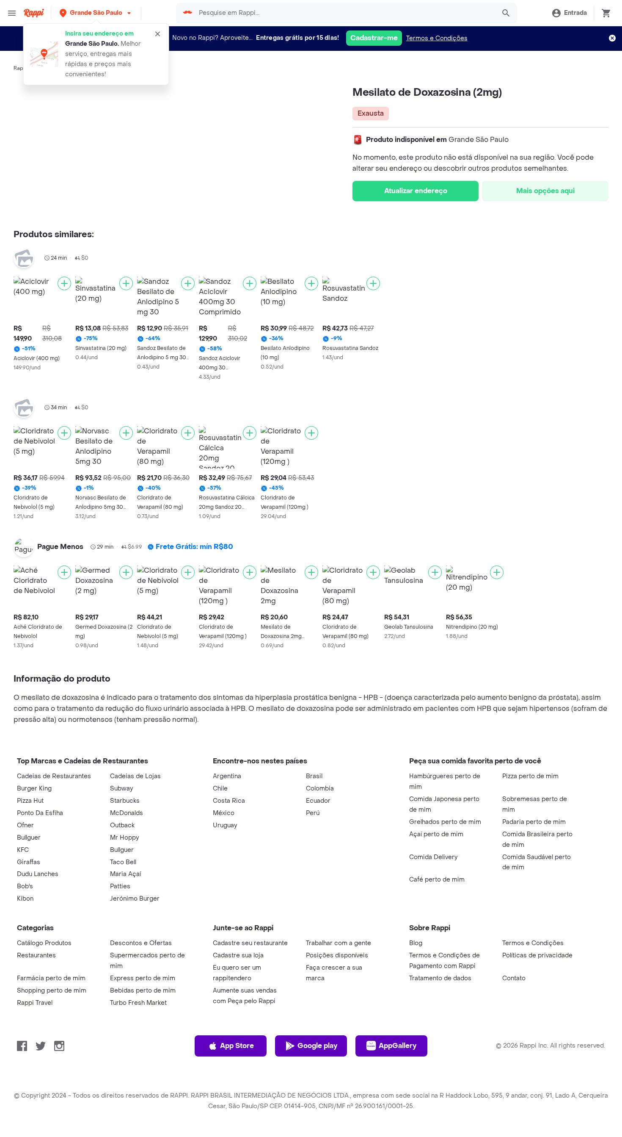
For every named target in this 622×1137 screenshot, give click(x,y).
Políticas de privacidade (537, 955)
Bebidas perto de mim (143, 991)
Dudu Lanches (37, 874)
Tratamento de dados (440, 978)
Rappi (21, 68)
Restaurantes (36, 955)
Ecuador (318, 801)
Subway (121, 789)
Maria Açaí (125, 874)
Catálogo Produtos (44, 943)
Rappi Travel (34, 1003)
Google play (317, 1045)
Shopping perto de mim (51, 991)
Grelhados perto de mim (445, 822)
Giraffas (28, 862)
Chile (220, 789)
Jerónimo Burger (135, 899)
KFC (23, 850)
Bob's (25, 886)
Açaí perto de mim (436, 834)
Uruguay (225, 825)
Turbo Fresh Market (138, 1003)
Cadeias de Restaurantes (54, 776)
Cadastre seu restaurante (250, 943)
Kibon (25, 899)
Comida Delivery (433, 857)
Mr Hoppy (124, 838)
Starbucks (125, 801)
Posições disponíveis (337, 955)
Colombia (320, 789)
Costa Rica (229, 801)
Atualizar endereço (415, 190)
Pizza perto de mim (530, 776)
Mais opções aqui (545, 190)
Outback (122, 825)
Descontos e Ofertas (141, 943)
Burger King (34, 789)
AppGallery (397, 1045)
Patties (120, 886)
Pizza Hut (30, 801)
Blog (415, 943)
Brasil (314, 776)
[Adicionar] (64, 283)
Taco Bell (123, 862)
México (223, 813)
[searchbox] (344, 13)
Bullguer (29, 838)
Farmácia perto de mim (51, 978)
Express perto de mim (142, 978)
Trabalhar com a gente (338, 943)
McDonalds (126, 813)
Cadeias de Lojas (135, 776)
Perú (312, 813)
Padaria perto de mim (534, 822)
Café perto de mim (437, 880)
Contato (514, 978)
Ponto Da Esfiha (40, 813)
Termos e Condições (437, 38)
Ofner (25, 825)
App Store (237, 1045)
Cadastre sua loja (238, 955)
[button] (96, 12)
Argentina (227, 776)
